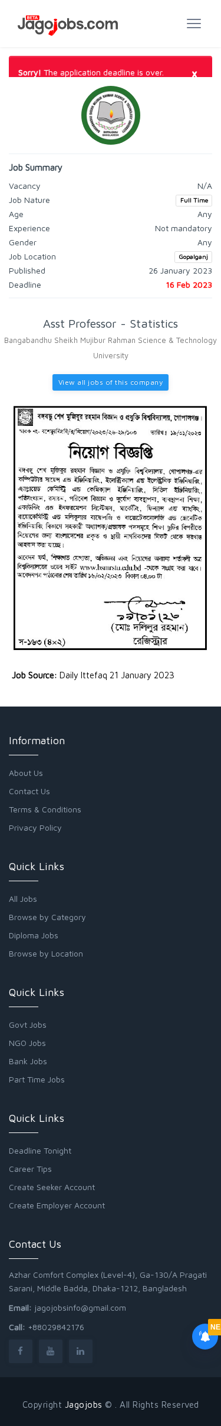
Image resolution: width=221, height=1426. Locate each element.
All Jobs (23, 899)
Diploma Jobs (33, 935)
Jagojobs (84, 1405)
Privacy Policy (35, 827)
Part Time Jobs (37, 1079)
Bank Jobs (28, 1061)
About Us (26, 773)
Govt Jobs (28, 1024)
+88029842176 (56, 1327)
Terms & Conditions (45, 809)
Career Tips (30, 1169)
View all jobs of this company (110, 382)
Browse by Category (47, 917)
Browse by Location (46, 953)
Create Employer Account (57, 1205)
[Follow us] (20, 1351)
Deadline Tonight (40, 1150)
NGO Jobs (27, 1043)
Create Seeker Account (52, 1187)
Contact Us (29, 791)
